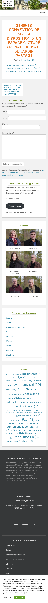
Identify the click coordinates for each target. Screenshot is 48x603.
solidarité (22, 433)
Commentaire (8, 133)
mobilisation (16, 410)
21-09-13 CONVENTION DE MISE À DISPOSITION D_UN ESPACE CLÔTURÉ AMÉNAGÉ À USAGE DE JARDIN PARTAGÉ (24, 68)
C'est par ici (24, 593)
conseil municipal (24, 384)
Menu (42, 13)
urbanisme (24, 437)
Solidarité (9, 350)
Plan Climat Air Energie (14, 420)
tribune (9, 438)
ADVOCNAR (10, 374)
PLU (28, 420)
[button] (15, 240)
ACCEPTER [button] (19, 597)
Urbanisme (10, 355)
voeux (17, 441)
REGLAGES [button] (8, 597)
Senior (8, 346)
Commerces (10, 318)
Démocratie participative (15, 327)
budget (20, 377)
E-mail (5, 118)
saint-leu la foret (21, 430)
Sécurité (9, 341)
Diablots (15, 394)
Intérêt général (27, 406)
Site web (5, 124)
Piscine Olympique (29, 415)
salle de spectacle (34, 430)
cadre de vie (31, 378)
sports (30, 433)
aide (17, 374)
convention (11, 390)
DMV (21, 394)
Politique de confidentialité (24, 524)
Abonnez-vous (15, 206)
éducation (27, 441)
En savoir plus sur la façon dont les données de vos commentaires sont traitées (23, 172)
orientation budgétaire (20, 412)
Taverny (36, 433)
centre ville (17, 381)
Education (9, 337)
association (10, 378)
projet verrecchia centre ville (17, 423)
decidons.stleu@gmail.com (24, 501)
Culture (8, 323)
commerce (27, 381)
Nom (4, 112)
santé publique (11, 433)
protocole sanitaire (33, 423)
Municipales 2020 (27, 410)
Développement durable (15, 332)
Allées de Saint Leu (30, 374)
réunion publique (19, 426)
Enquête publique (29, 402)
